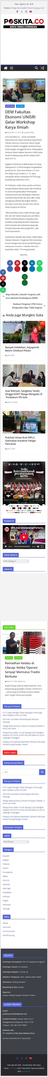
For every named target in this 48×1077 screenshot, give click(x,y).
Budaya (6, 860)
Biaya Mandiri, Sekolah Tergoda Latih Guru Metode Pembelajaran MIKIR (23, 296)
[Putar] (6, 546)
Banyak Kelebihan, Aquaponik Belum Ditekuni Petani (22, 349)
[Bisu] (38, 546)
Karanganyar (8, 872)
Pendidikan (10, 106)
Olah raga (6, 888)
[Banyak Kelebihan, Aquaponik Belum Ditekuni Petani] (24, 322)
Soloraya (20, 106)
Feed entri (7, 927)
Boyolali (6, 856)
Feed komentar (9, 931)
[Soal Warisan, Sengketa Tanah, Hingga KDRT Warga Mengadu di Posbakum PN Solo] (24, 366)
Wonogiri (6, 909)
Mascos (22, 681)
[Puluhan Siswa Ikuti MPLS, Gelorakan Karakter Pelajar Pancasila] (24, 412)
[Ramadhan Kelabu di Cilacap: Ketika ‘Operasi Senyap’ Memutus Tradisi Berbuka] (24, 643)
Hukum (5, 868)
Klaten (5, 876)
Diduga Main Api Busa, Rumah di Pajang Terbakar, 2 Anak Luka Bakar (27, 9)
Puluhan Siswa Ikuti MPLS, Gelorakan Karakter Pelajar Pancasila (20, 441)
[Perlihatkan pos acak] (42, 68)
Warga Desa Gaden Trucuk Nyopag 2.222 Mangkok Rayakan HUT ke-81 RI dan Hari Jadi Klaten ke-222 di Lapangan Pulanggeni (23, 735)
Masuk (5, 923)
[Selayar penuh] (42, 546)
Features (9, 658)
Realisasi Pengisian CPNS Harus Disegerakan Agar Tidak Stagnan (27, 306)
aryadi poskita (29, 132)
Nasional (18, 658)
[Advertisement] (24, 49)
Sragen (5, 900)
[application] (24, 537)
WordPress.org (9, 935)
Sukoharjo (7, 904)
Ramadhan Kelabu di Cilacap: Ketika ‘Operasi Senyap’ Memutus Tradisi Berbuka (22, 669)
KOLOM (6, 880)
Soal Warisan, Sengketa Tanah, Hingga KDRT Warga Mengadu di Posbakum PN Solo (23, 394)
